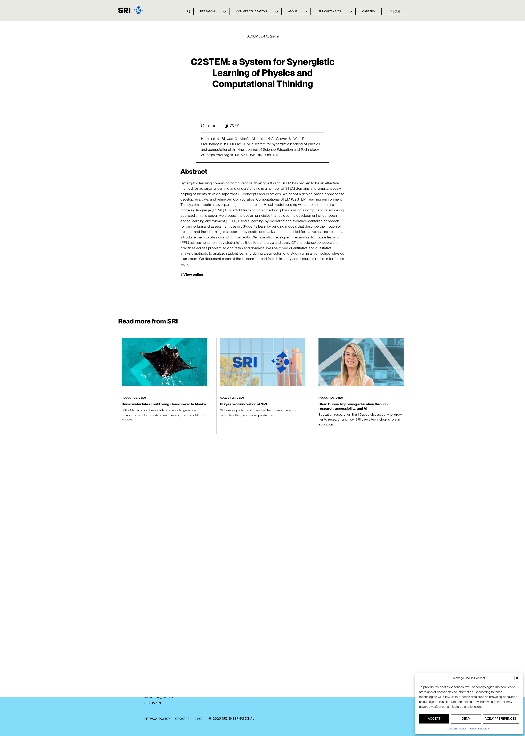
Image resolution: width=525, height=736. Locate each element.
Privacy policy (479, 729)
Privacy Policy (157, 719)
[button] (517, 678)
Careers (368, 11)
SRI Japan (152, 703)
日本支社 (395, 11)
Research (207, 11)
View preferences (501, 718)
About (292, 11)
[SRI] (130, 10)
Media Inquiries (158, 697)
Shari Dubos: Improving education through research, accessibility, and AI (353, 406)
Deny (466, 718)
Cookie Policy (457, 729)
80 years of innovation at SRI (243, 404)
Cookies (182, 719)
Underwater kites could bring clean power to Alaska (164, 404)
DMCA (198, 719)
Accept (434, 718)
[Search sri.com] (188, 11)
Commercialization (251, 11)
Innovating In (330, 11)
